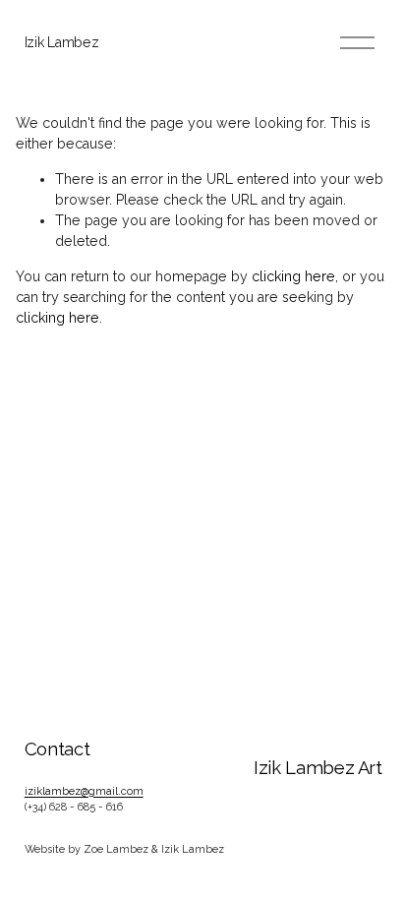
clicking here (293, 276)
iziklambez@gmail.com (84, 791)
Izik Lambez (62, 42)
